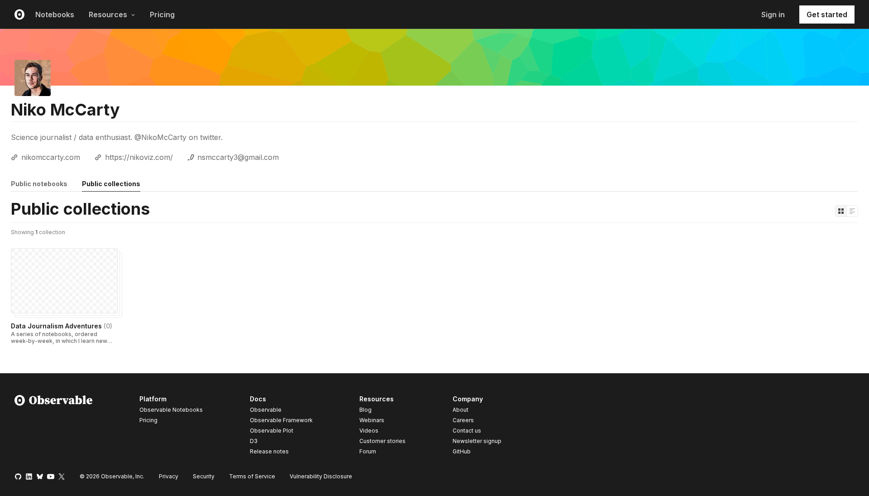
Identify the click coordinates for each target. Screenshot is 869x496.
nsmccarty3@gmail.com (238, 157)
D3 (254, 441)
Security (204, 476)
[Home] (53, 426)
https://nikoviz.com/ (139, 157)
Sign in (773, 14)
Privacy (168, 476)
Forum (367, 451)
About (460, 409)
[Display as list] (852, 211)
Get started (827, 14)
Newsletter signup (477, 441)
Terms (252, 476)
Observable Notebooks (171, 409)
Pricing (162, 14)
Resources (108, 14)
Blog (365, 409)
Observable (266, 409)
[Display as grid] (841, 211)
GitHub (462, 451)
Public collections (111, 184)
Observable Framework (281, 420)
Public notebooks (39, 184)
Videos (368, 430)
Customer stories (382, 441)
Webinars (371, 420)
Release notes (269, 451)
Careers (463, 420)
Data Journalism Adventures (61, 326)
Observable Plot (271, 430)
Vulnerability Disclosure (321, 476)
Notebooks (54, 14)
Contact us (467, 431)
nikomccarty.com (50, 157)
